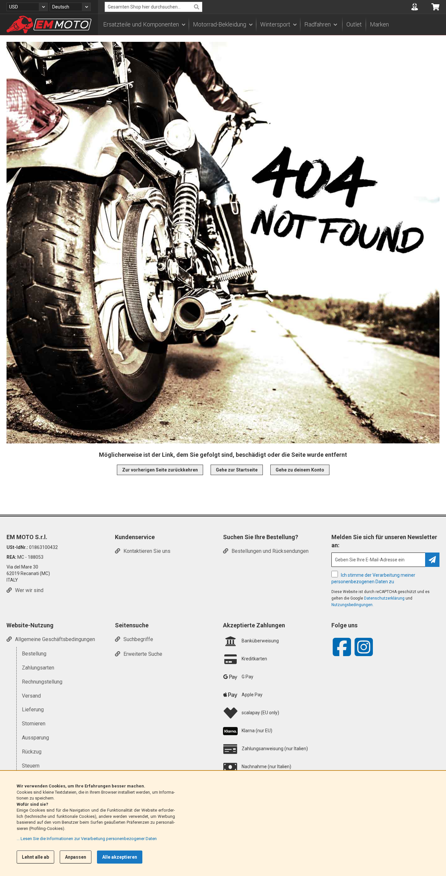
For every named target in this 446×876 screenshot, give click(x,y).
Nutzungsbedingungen (352, 605)
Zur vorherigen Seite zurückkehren (160, 469)
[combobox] (153, 7)
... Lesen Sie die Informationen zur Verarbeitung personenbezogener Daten (87, 838)
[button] (27, 7)
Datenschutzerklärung (384, 598)
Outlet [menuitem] (354, 24)
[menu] (272, 24)
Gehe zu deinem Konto (300, 469)
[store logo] (49, 24)
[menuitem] (144, 24)
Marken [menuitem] (379, 24)
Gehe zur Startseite (237, 469)
